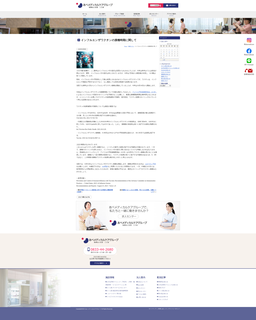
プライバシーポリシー (174, 308)
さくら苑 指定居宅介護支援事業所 (117, 290)
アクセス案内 (171, 14)
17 (163, 53)
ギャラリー (141, 288)
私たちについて (102, 14)
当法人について (143, 282)
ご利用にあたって (162, 308)
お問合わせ (171, 5)
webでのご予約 (150, 164)
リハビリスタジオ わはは (114, 296)
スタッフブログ (165, 72)
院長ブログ (164, 80)
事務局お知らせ (165, 74)
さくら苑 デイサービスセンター (117, 287)
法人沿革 (141, 285)
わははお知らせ (165, 70)
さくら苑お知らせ (166, 66)
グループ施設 (119, 14)
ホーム (84, 14)
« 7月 (164, 59)
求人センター (153, 14)
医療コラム (164, 76)
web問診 (105, 166)
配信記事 (136, 14)
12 (169, 51)
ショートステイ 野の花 (114, 293)
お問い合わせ (142, 297)
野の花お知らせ (165, 78)
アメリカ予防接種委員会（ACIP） (144, 92)
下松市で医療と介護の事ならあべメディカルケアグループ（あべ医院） (94, 6)
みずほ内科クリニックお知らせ (170, 68)
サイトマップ (152, 308)
